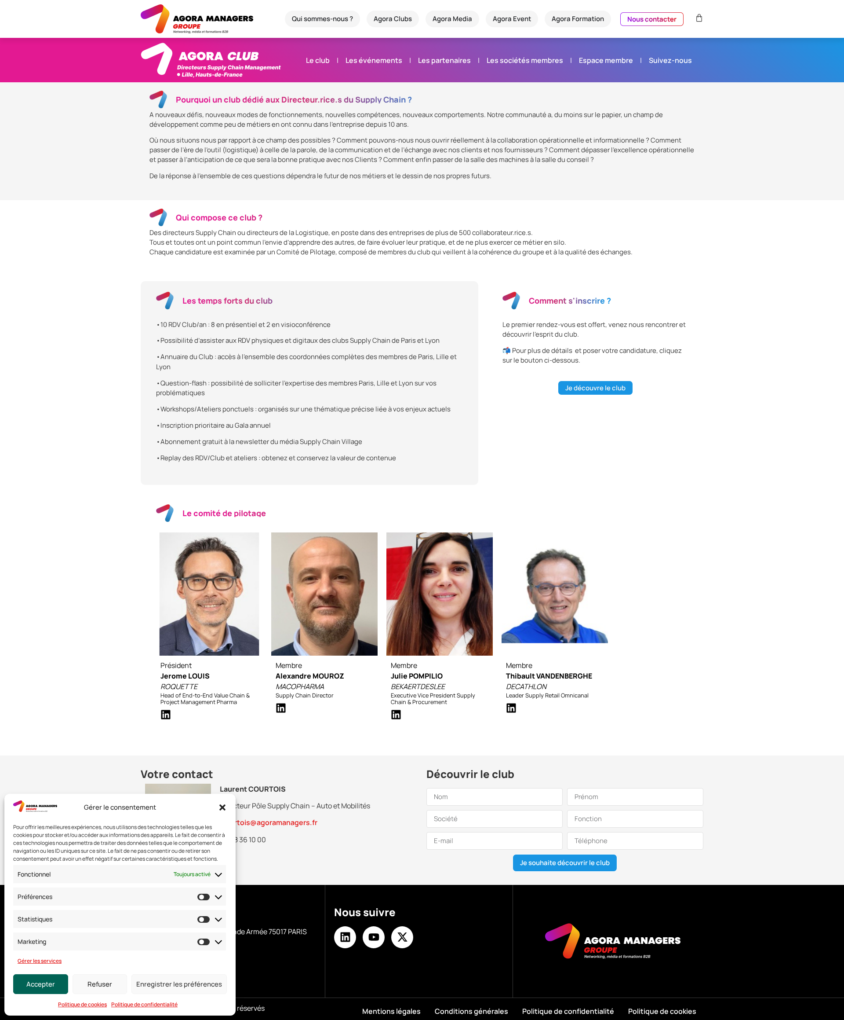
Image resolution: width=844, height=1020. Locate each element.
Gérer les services (40, 961)
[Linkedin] (345, 937)
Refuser (99, 984)
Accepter (40, 984)
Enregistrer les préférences (179, 984)
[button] (222, 807)
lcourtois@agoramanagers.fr (268, 822)
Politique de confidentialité (144, 1004)
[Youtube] (374, 937)
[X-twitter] (402, 937)
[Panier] (698, 18)
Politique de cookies (82, 1004)
